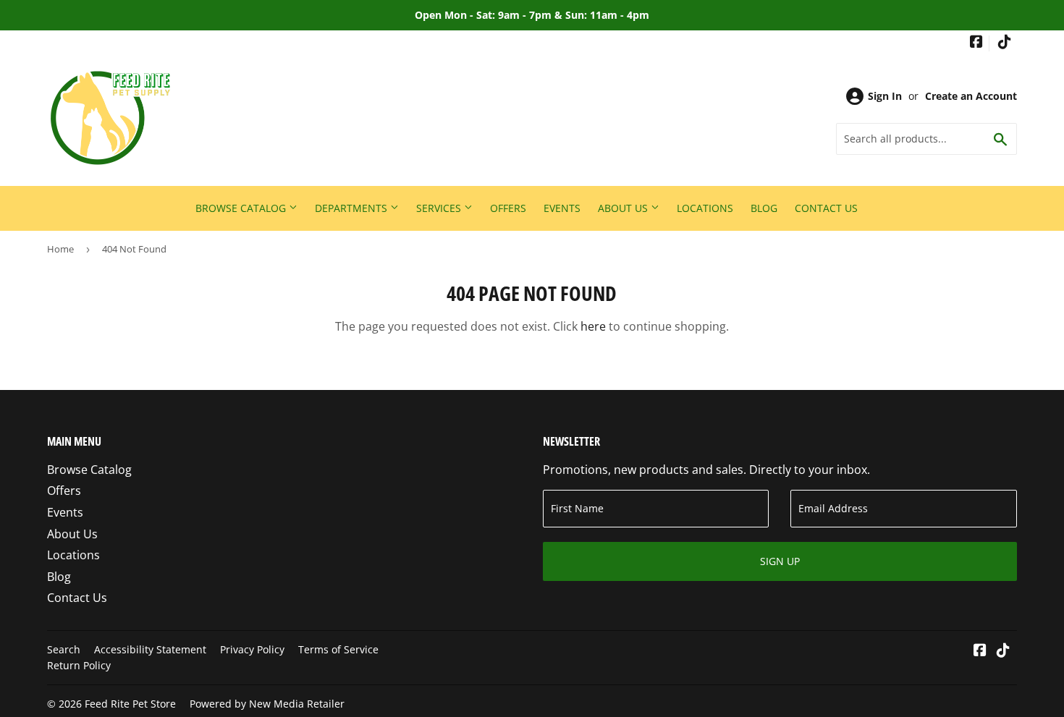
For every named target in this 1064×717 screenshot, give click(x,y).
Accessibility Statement (150, 649)
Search (63, 649)
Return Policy (79, 665)
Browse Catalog (242, 208)
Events (562, 208)
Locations (705, 208)
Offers (508, 208)
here (593, 326)
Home (60, 248)
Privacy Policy (252, 649)
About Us (624, 208)
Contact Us (826, 208)
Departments (352, 208)
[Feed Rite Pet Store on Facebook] (976, 43)
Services (440, 208)
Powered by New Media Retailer (267, 703)
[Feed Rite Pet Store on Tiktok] (1004, 43)
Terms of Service (338, 649)
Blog (764, 208)
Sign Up (780, 561)
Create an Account (971, 96)
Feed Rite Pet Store (130, 703)
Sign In (885, 96)
